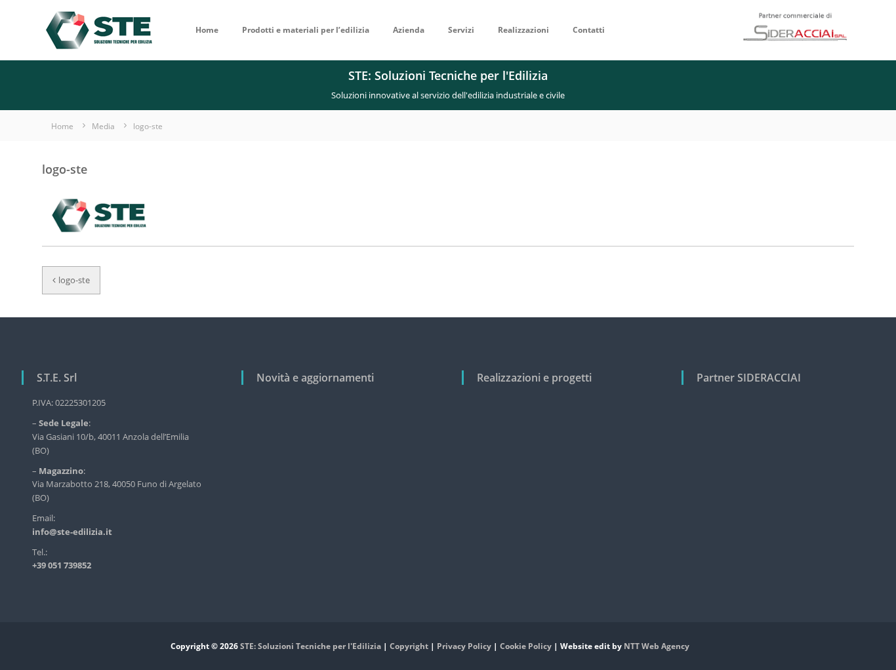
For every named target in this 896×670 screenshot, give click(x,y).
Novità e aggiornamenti (315, 377)
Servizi (461, 29)
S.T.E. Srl (57, 377)
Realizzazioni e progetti (534, 377)
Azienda (408, 29)
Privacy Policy (464, 646)
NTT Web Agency (656, 646)
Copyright (409, 646)
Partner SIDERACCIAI (749, 377)
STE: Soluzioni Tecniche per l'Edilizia (310, 646)
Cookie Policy (526, 646)
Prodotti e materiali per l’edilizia (305, 29)
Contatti (589, 29)
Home (206, 29)
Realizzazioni (523, 29)
